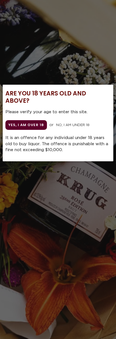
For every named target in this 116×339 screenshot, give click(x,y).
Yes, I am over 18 (26, 124)
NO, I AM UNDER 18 (73, 125)
